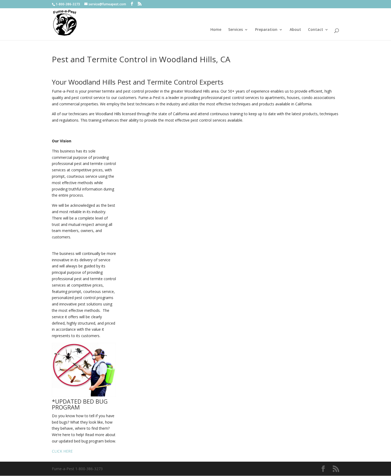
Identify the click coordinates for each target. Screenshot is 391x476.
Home (215, 30)
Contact (315, 30)
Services (235, 30)
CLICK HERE (62, 451)
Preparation (266, 30)
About (295, 30)
